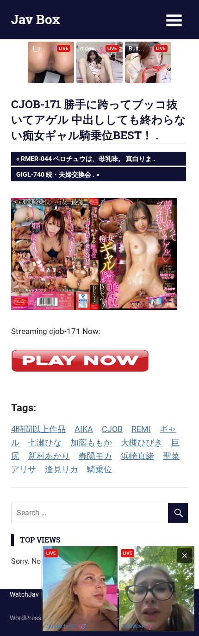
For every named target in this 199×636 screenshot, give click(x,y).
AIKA (84, 429)
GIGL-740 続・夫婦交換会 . (55, 175)
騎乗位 (99, 469)
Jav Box (35, 19)
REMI (141, 429)
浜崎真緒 (137, 456)
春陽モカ (95, 456)
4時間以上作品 (38, 429)
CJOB (112, 429)
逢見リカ (61, 469)
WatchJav (24, 594)
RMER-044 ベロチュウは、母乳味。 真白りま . (87, 160)
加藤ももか (91, 442)
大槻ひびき (141, 442)
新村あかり (49, 456)
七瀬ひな (45, 442)
